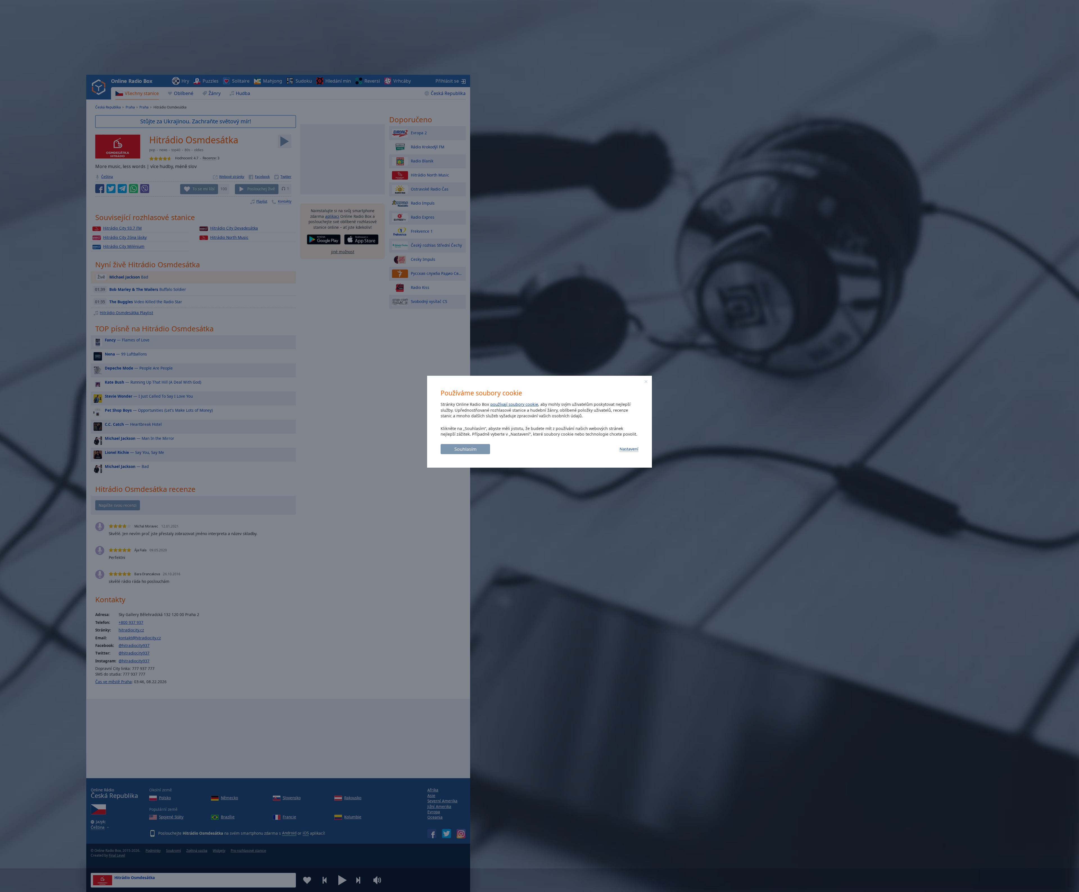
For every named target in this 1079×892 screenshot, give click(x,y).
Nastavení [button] (629, 449)
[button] (646, 381)
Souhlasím (465, 449)
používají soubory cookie (514, 404)
